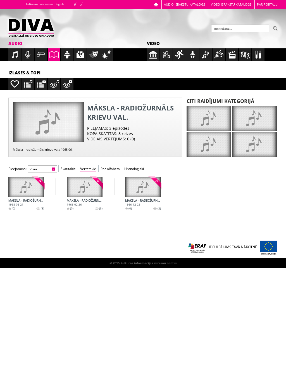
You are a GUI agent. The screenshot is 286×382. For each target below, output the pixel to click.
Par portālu (267, 4)
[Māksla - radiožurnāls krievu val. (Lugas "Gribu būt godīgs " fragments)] (143, 187)
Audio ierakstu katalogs (184, 4)
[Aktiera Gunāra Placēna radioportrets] (254, 118)
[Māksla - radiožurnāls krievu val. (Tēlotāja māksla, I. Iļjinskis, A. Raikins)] (26, 187)
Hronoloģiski (134, 168)
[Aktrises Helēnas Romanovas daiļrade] (254, 144)
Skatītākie (68, 168)
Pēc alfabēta (110, 168)
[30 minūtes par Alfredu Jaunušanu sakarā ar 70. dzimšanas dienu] (209, 118)
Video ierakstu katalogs (231, 4)
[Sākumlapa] (156, 4)
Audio (15, 43)
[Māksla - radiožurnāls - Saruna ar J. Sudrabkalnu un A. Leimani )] (85, 187)
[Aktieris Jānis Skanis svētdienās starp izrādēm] (209, 144)
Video (153, 43)
